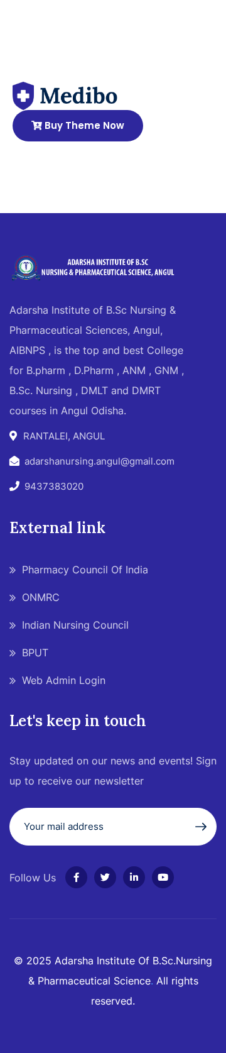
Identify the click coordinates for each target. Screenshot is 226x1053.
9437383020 (53, 486)
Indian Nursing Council (75, 625)
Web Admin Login (63, 680)
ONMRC (41, 597)
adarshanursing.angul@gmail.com (99, 461)
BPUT (35, 652)
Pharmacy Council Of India (85, 569)
